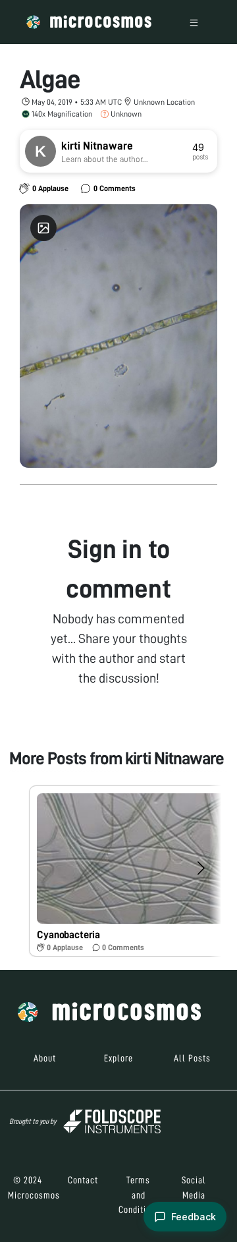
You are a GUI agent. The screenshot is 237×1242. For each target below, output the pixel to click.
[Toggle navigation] (194, 22)
